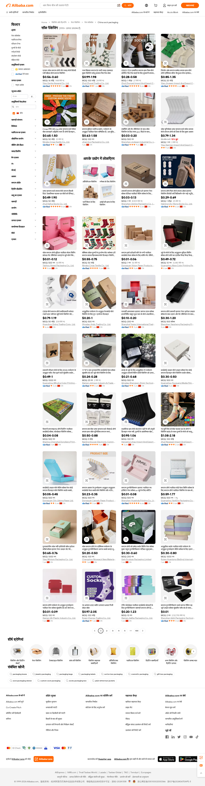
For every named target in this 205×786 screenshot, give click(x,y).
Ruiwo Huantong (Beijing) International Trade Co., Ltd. (178, 559)
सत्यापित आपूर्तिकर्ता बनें (173, 719)
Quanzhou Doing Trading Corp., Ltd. (59, 324)
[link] (201, 757)
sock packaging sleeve (22, 681)
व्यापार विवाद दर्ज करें (132, 713)
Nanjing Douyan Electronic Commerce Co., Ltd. (99, 442)
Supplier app (104, 759)
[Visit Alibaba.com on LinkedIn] (173, 737)
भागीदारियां (169, 724)
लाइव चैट (128, 707)
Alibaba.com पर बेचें (173, 702)
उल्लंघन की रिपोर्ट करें (133, 730)
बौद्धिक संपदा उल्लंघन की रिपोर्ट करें (138, 724)
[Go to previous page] (94, 630)
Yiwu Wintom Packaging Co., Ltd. (58, 559)
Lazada (102, 772)
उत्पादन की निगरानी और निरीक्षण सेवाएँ (60, 724)
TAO (126, 772)
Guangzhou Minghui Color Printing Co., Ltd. (60, 383)
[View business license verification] (129, 781)
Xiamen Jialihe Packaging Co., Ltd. (137, 618)
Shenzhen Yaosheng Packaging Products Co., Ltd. (178, 324)
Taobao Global (114, 772)
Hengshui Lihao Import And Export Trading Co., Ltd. (138, 442)
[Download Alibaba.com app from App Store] (167, 759)
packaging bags (66, 674)
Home (44, 22)
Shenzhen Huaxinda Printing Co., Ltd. (138, 500)
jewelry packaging (43, 674)
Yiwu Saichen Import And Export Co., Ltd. (178, 145)
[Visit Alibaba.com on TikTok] (197, 737)
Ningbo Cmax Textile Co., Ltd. (95, 265)
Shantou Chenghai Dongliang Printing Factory (60, 442)
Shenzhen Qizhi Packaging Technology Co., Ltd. (178, 618)
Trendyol (134, 772)
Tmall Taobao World (88, 772)
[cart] (156, 6)
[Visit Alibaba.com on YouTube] (191, 737)
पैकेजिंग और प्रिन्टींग (59, 22)
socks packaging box (77, 681)
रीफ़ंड (127, 719)
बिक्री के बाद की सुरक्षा (54, 719)
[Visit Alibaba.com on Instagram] (185, 737)
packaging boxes (20, 674)
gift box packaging (164, 674)
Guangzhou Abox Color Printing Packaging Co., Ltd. (178, 265)
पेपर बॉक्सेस (88, 22)
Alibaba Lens (18, 759)
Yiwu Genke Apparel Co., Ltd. (56, 83)
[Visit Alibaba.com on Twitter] (179, 737)
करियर (8, 719)
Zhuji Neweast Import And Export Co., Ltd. (178, 442)
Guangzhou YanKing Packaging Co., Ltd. (178, 500)
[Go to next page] (142, 630)
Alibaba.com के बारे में (15, 695)
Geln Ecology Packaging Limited (136, 559)
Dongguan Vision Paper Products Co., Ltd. (138, 265)
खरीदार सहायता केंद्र (133, 702)
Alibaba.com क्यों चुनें (15, 702)
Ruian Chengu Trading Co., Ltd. (96, 618)
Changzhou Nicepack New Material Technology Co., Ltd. (99, 559)
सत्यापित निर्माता (91, 702)
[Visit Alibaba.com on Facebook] (167, 737)
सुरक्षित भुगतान (51, 702)
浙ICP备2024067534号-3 (179, 781)
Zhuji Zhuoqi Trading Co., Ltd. (95, 83)
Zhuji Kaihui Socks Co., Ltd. (55, 204)
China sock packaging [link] (108, 22)
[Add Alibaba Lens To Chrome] (44, 759)
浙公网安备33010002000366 (151, 781)
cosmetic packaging (139, 674)
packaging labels (88, 674)
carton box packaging (113, 674)
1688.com (71, 772)
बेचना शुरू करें (170, 707)
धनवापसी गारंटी (51, 707)
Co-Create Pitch (13, 707)
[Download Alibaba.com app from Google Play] (189, 759)
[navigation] (23, 327)
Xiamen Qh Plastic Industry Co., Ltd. (59, 618)
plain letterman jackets (105, 681)
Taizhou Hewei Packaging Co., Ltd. (58, 265)
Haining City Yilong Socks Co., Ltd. (176, 204)
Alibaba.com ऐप (121, 759)
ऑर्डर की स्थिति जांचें (172, 713)
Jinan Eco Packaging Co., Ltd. (95, 142)
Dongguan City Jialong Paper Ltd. (58, 500)
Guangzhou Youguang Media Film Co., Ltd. (178, 383)
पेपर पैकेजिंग (75, 22)
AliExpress (60, 772)
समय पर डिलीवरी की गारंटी (55, 713)
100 (136, 631)
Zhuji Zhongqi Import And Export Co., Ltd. (138, 83)
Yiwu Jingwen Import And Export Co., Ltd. (178, 83)
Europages (146, 772)
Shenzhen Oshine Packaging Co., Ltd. (138, 204)
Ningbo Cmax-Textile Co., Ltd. (56, 142)
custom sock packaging (50, 681)
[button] (119, 5)
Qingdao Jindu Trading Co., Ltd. (96, 324)
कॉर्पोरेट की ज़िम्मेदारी (13, 713)
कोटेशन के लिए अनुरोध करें (95, 707)
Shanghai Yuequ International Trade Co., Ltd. (138, 324)
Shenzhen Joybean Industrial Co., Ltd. (138, 142)
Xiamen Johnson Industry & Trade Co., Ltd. (99, 383)
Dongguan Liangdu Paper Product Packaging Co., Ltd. (99, 500)
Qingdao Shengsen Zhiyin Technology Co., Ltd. (138, 383)
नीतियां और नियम (52, 730)
